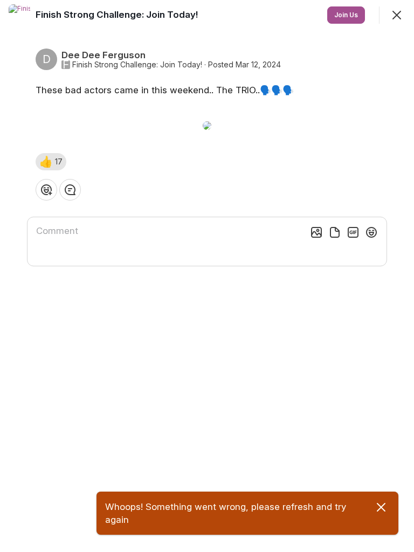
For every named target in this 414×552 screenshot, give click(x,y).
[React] (46, 190)
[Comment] (70, 190)
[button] (51, 161)
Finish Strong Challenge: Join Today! (137, 64)
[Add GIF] (353, 232)
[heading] (118, 14)
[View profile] (19, 15)
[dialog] (207, 276)
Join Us (346, 15)
